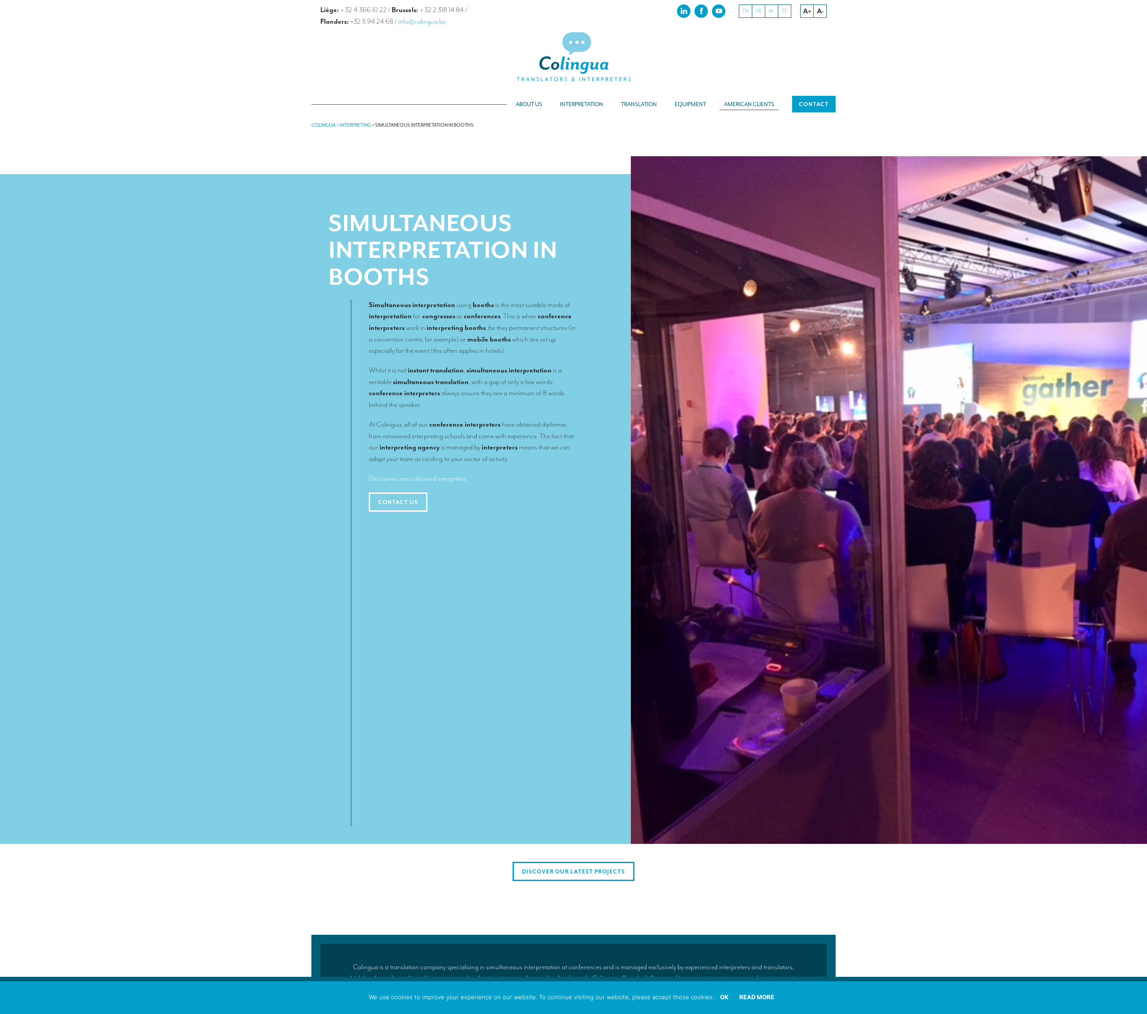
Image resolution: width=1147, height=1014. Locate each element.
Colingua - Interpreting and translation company (573, 57)
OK (724, 997)
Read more (756, 997)
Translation (639, 104)
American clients (749, 104)
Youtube (718, 11)
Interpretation (581, 104)
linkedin (683, 11)
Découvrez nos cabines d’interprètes (417, 478)
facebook (701, 11)
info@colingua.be (422, 21)
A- (820, 11)
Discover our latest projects (573, 871)
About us (529, 104)
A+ (807, 11)
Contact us (398, 502)
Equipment (690, 104)
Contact (814, 104)
